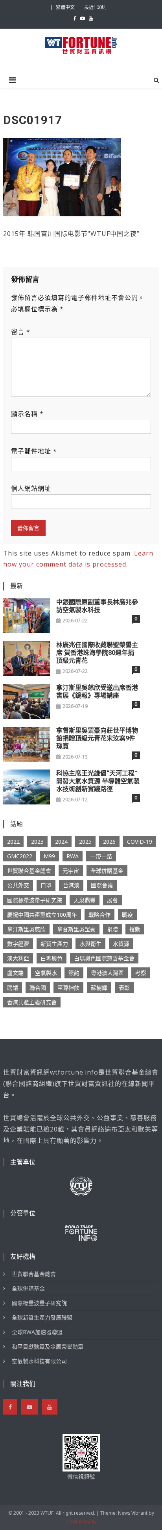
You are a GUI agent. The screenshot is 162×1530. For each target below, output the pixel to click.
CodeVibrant (80, 1521)
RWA (72, 856)
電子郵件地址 (34, 451)
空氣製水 (46, 972)
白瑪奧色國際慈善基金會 (104, 958)
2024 (61, 841)
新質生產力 (54, 943)
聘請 (12, 987)
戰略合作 (99, 914)
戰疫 (127, 914)
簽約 (73, 972)
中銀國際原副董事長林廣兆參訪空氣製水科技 (97, 606)
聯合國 (37, 987)
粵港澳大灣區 (107, 972)
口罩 (46, 885)
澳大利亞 (18, 958)
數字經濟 (18, 943)
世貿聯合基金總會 (29, 870)
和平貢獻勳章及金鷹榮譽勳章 (47, 1346)
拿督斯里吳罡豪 (76, 929)
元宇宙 (71, 870)
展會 (112, 900)
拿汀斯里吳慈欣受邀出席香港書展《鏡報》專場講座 (97, 691)
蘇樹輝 (99, 987)
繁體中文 (65, 7)
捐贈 (112, 929)
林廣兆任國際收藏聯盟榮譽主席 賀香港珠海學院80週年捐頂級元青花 (97, 652)
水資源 (121, 943)
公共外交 (18, 885)
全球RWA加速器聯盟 (37, 1332)
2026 (109, 841)
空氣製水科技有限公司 (39, 1361)
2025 (85, 841)
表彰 (124, 987)
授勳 (134, 929)
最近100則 (95, 7)
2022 (13, 841)
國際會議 (102, 885)
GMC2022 (19, 856)
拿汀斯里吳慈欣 (26, 929)
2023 (37, 841)
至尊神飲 (68, 987)
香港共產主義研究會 (32, 1002)
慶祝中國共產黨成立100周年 (42, 914)
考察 (140, 972)
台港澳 (71, 885)
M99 (49, 856)
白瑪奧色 (51, 958)
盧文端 (15, 972)
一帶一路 (101, 856)
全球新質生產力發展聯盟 (42, 1317)
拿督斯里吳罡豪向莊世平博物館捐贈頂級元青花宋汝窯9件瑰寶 (97, 738)
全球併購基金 (106, 870)
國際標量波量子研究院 (34, 900)
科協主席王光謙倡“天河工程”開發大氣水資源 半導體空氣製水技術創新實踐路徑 (98, 781)
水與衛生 (90, 943)
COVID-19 (139, 841)
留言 (20, 331)
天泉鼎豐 (85, 900)
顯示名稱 (27, 413)
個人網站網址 (31, 488)
